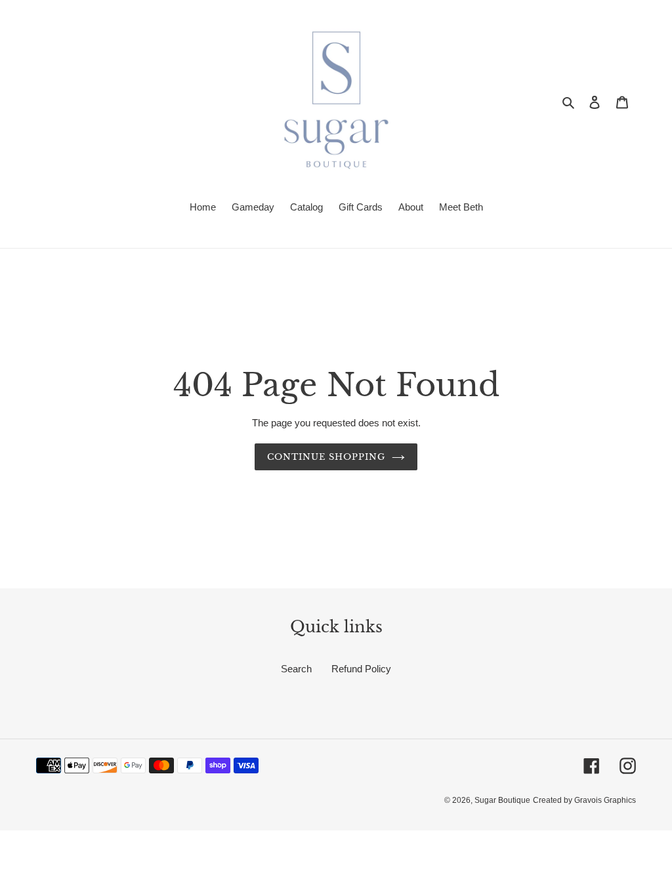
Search (296, 668)
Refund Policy (361, 668)
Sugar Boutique (502, 800)
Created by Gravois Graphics (584, 800)
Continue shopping (326, 456)
